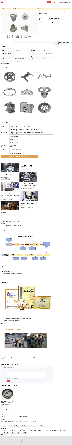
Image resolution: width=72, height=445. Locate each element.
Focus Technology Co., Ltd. (29, 441)
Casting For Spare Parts (5, 432)
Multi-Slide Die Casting (42, 425)
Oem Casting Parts (41, 430)
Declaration (46, 441)
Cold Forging (10, 425)
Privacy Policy (50, 441)
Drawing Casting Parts (62, 430)
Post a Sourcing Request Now (28, 380)
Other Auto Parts (3, 416)
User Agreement (41, 441)
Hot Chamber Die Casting (33, 425)
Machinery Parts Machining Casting (51, 430)
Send (8, 380)
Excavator (20, 414)
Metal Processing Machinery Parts (41, 414)
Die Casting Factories (23, 430)
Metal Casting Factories (32, 430)
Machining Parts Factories (6, 430)
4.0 (59, 43)
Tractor (55, 414)
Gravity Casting (4, 425)
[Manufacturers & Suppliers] (6, 2)
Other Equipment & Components (23, 416)
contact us (36, 8)
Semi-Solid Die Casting (24, 425)
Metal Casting (16, 425)
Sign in (70, 2)
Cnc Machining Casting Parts (15, 432)
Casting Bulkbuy (24, 432)
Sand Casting (3, 414)
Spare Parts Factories (15, 430)
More (2, 434)
